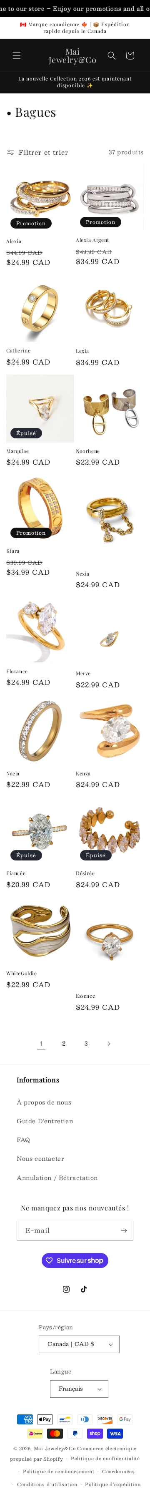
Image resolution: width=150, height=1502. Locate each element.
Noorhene (88, 451)
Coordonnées (118, 1471)
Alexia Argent (92, 240)
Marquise (17, 451)
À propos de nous (44, 1102)
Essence (85, 996)
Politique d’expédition (112, 1484)
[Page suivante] (109, 1043)
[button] (17, 55)
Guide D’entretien (45, 1121)
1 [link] (41, 1043)
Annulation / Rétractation (57, 1177)
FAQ (23, 1140)
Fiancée (15, 873)
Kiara (13, 551)
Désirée (85, 873)
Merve (83, 673)
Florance (17, 671)
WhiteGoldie (21, 973)
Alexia (14, 241)
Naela (13, 773)
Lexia (82, 351)
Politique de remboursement (58, 1471)
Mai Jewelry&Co (56, 1448)
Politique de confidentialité (105, 1458)
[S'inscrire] (124, 1230)
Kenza (83, 773)
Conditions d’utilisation (47, 1484)
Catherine (18, 350)
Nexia (83, 574)
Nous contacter (40, 1158)
